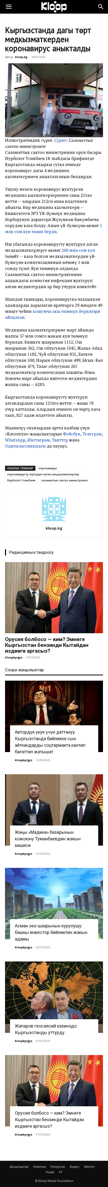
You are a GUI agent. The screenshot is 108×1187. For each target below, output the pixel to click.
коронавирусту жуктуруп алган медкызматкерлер (43, 474)
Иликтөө (39, 1167)
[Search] (101, 7)
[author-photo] (54, 521)
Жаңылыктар (19, 1167)
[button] (9, 7)
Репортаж (57, 1167)
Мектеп (89, 1167)
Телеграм (92, 434)
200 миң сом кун (78, 250)
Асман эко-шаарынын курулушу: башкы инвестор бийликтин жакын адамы (51, 932)
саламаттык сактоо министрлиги (64, 480)
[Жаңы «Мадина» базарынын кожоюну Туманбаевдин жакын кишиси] (54, 810)
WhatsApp (15, 440)
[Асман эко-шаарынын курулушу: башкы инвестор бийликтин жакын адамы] (54, 903)
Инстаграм (38, 440)
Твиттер (60, 440)
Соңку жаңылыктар (24, 669)
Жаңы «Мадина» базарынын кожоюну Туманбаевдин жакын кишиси (48, 839)
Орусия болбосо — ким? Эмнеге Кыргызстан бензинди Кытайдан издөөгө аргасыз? (46, 645)
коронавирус (48, 468)
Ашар (50, 1172)
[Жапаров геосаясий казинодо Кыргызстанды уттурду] (54, 997)
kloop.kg (21, 57)
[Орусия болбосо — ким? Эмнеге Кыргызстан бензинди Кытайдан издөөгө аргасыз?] (54, 597)
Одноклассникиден (25, 446)
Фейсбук (71, 434)
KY (61, 1172)
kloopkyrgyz (14, 657)
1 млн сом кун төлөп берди (53, 228)
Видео (74, 1167)
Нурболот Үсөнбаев (21, 480)
